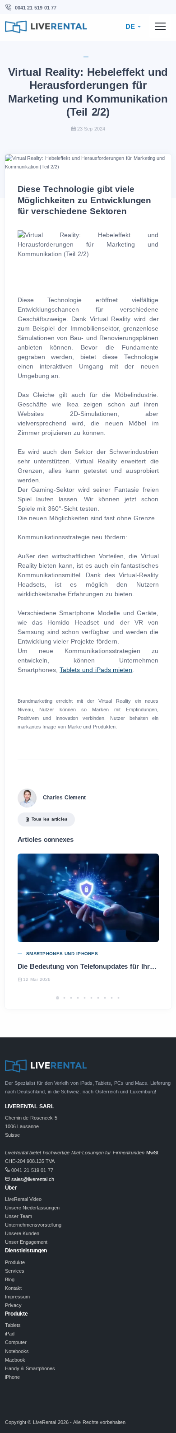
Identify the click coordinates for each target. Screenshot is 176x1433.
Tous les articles (50, 819)
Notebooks (17, 1351)
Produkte (15, 1262)
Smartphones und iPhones (62, 953)
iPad (9, 1333)
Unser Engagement (26, 1242)
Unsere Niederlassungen (32, 1207)
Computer (16, 1342)
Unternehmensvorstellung (33, 1225)
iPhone (12, 1377)
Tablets (13, 1325)
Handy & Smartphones (30, 1368)
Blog (9, 1279)
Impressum (17, 1296)
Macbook (15, 1360)
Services (14, 1271)
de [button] (131, 26)
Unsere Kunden (22, 1233)
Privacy (13, 1305)
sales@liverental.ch (32, 1179)
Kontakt (13, 1288)
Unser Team (18, 1216)
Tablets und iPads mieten (96, 669)
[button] (57, 997)
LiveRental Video (23, 1199)
